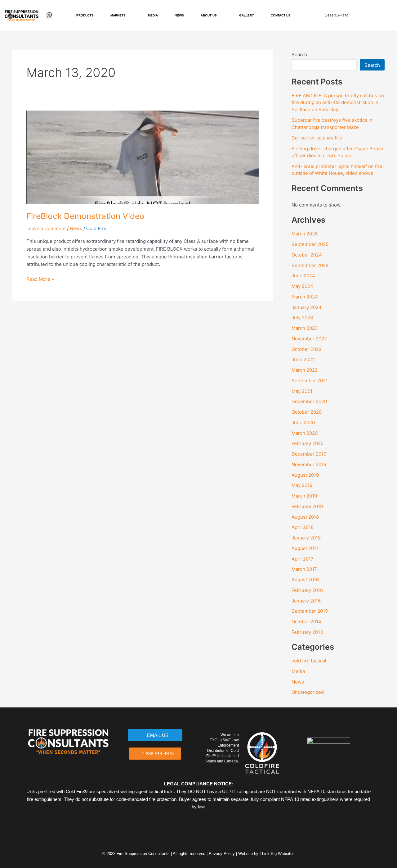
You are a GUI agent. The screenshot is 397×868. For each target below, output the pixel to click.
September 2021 (310, 381)
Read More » (40, 278)
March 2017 (304, 569)
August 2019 (305, 475)
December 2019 (309, 454)
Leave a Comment (46, 228)
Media (298, 671)
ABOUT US (209, 15)
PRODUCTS (85, 15)
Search (299, 54)
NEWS (179, 15)
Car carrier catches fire (317, 138)
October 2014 (306, 622)
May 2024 (302, 286)
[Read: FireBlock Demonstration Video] (142, 157)
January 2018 (306, 538)
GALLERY (246, 15)
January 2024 (307, 307)
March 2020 (305, 433)
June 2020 (303, 422)
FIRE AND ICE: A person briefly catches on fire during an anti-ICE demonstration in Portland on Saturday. (338, 102)
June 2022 (303, 359)
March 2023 (305, 328)
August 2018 (305, 517)
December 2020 (309, 401)
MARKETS (118, 15)
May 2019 (302, 485)
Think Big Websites (277, 853)
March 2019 (304, 496)
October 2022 (307, 349)
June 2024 (303, 276)
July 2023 (302, 317)
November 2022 (309, 339)
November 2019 (309, 464)
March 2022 (305, 370)
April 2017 (303, 559)
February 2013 (307, 632)
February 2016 (307, 590)
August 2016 (305, 580)
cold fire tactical (309, 661)
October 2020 (307, 412)
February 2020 (307, 443)
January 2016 (306, 601)
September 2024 (310, 265)
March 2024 (305, 297)
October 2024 (307, 255)
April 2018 (303, 527)
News (76, 228)
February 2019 (307, 506)
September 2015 (310, 611)
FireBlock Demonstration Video (85, 216)
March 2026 (305, 234)
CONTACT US (281, 15)
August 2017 (305, 548)
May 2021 (302, 391)
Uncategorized (308, 692)
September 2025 (310, 244)
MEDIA (153, 15)
